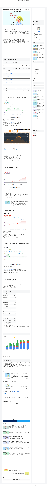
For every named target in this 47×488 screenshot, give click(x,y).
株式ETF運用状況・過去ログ (16, 391)
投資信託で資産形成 (38, 64)
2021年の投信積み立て (39, 69)
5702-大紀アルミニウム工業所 (10, 401)
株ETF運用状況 (5, 401)
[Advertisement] (16, 51)
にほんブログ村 (5, 395)
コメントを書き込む (16, 479)
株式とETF (38, 71)
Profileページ (38, 37)
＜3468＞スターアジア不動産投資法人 (8, 269)
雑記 (38, 80)
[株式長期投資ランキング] (35, 135)
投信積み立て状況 (39, 67)
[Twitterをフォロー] (23, 421)
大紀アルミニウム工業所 (14, 122)
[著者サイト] (10, 421)
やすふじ (38, 31)
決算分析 (39, 78)
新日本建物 (7, 85)
